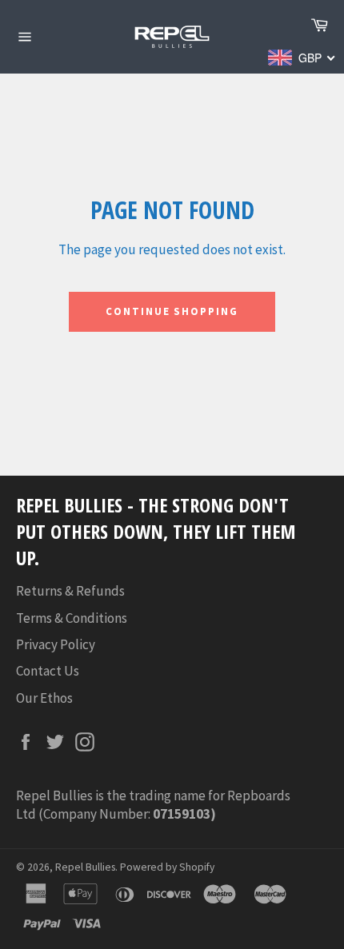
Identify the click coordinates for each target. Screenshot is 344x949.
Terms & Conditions (71, 618)
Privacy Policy (55, 644)
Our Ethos (44, 698)
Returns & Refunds (70, 591)
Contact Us (47, 671)
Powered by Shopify (167, 867)
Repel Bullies (85, 867)
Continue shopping (172, 311)
